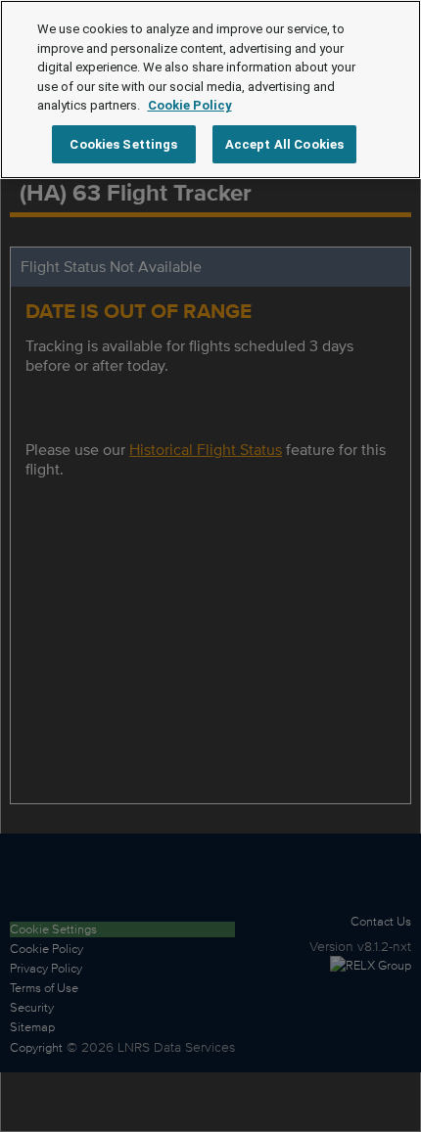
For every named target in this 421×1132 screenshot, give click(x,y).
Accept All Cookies (284, 144)
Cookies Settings (123, 144)
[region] (210, 89)
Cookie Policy (190, 105)
